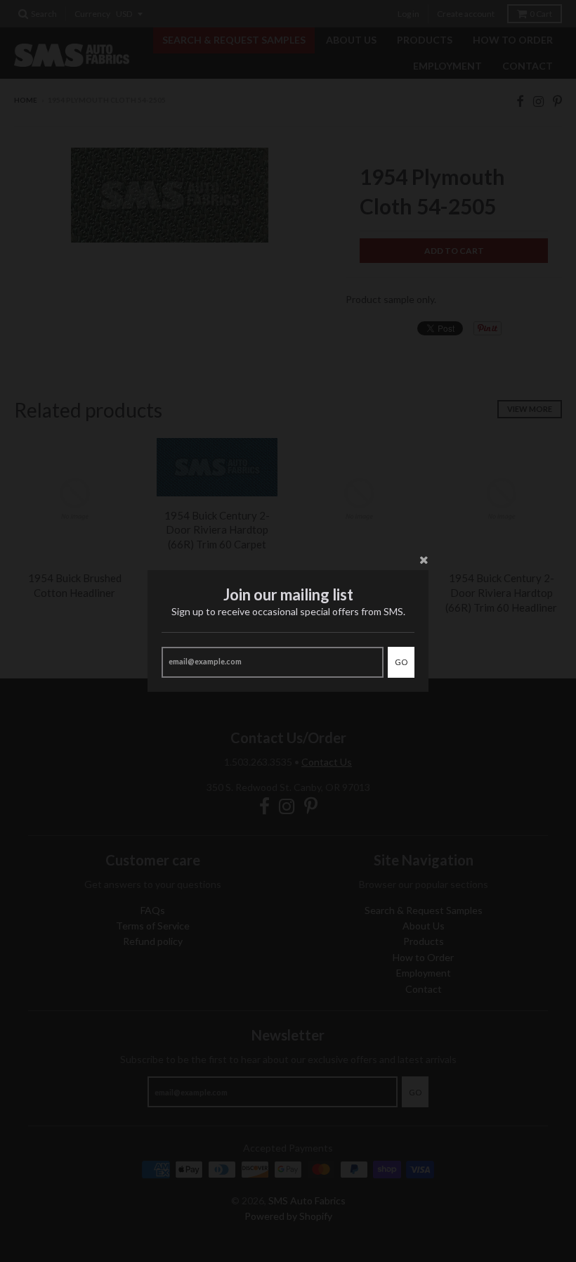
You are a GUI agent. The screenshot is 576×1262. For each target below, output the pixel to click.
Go (401, 662)
